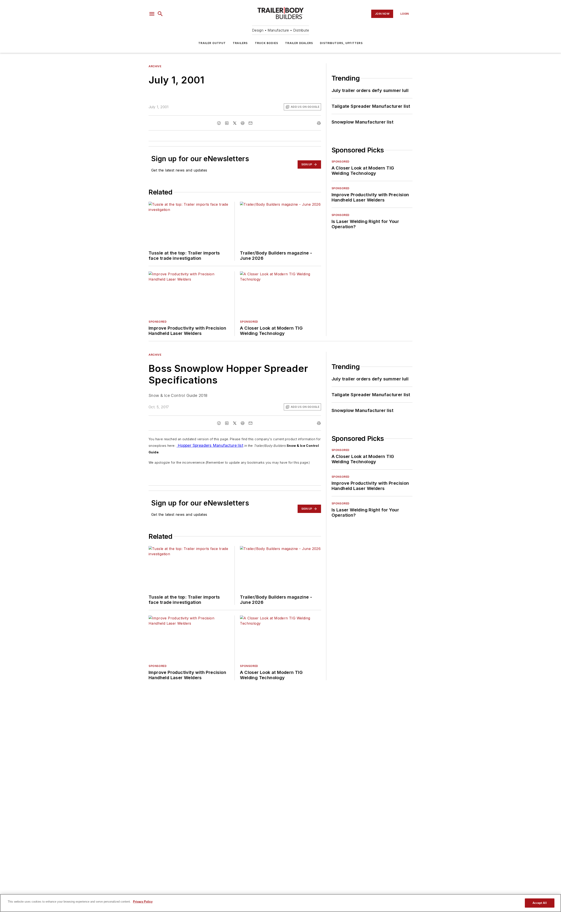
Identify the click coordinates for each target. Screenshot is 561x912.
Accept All (540, 903)
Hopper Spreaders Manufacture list (209, 445)
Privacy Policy (143, 901)
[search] (160, 14)
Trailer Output (212, 43)
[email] (250, 123)
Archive (155, 66)
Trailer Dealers (299, 43)
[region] (280, 903)
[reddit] (242, 123)
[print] (319, 123)
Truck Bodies (266, 43)
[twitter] (235, 123)
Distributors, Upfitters (341, 43)
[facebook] (219, 123)
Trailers (240, 43)
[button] (152, 14)
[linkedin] (227, 123)
